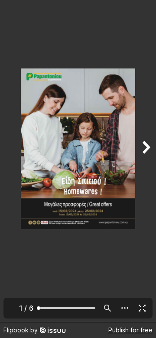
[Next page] (145, 161)
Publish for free (130, 330)
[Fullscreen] (142, 308)
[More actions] (124, 308)
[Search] (107, 308)
